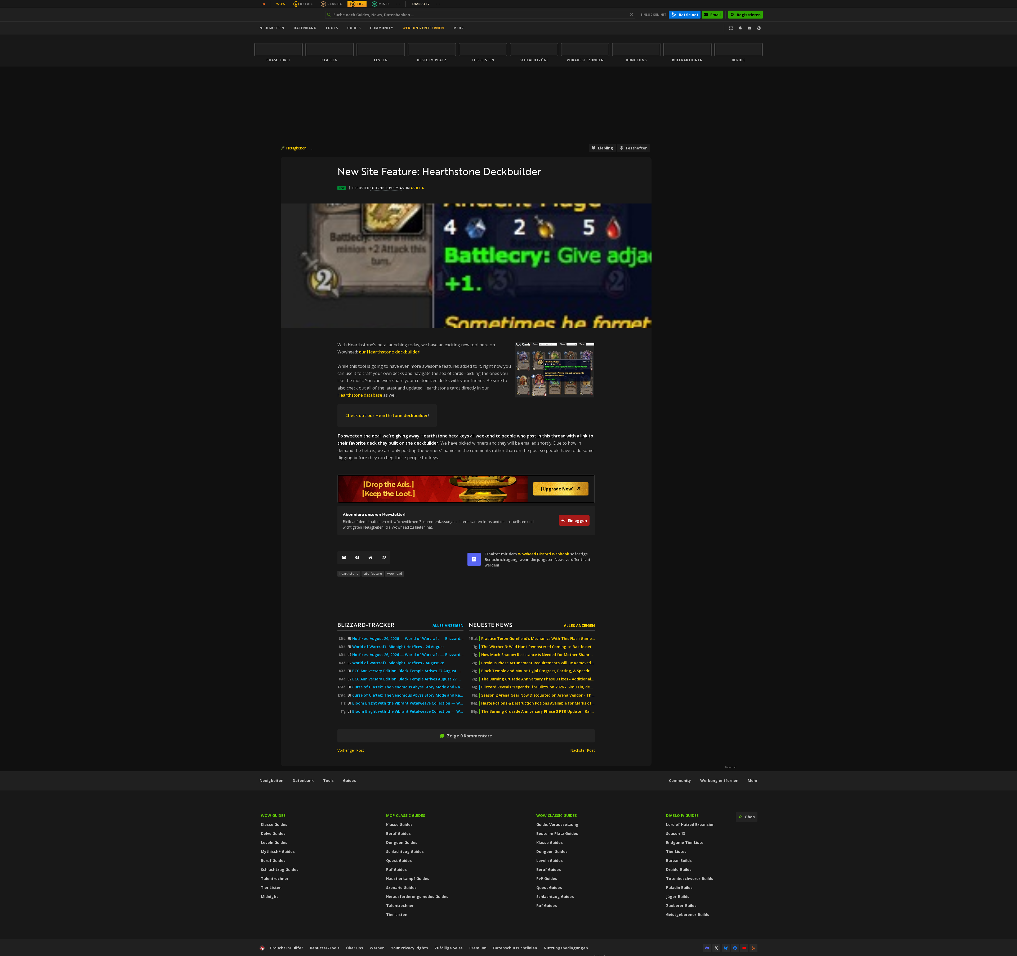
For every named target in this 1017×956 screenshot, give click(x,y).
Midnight (269, 896)
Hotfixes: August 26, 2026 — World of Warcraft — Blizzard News (407, 638)
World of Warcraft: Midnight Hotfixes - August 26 (398, 663)
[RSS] (753, 948)
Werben (377, 947)
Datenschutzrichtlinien (515, 947)
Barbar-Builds (679, 860)
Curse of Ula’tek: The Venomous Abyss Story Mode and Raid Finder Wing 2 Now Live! (407, 695)
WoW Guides (273, 815)
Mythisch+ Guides (278, 851)
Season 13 (675, 833)
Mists (384, 4)
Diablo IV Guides (682, 815)
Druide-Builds (679, 869)
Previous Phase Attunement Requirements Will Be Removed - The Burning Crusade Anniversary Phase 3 (538, 663)
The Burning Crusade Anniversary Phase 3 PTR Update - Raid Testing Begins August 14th (538, 711)
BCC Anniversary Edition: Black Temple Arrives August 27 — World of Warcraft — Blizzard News (407, 679)
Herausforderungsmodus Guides (417, 896)
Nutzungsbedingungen (566, 947)
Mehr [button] (458, 28)
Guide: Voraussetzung (557, 824)
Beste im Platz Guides (557, 833)
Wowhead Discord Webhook (543, 553)
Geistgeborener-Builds (687, 914)
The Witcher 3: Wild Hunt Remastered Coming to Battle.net (536, 646)
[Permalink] (383, 557)
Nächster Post (582, 750)
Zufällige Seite (449, 947)
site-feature (373, 573)
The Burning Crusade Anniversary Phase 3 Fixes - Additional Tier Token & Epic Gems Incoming (538, 679)
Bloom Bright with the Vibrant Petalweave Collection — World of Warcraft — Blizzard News (407, 703)
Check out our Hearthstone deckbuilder (386, 415)
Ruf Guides (396, 869)
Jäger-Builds (677, 896)
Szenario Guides (401, 887)
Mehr (752, 780)
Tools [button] (331, 28)
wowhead (394, 573)
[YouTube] (744, 948)
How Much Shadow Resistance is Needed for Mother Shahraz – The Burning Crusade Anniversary (538, 654)
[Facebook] (357, 557)
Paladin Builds (679, 887)
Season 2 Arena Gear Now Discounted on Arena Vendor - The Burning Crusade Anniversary (538, 695)
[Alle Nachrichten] (264, 4)
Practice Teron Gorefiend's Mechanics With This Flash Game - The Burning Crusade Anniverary (538, 638)
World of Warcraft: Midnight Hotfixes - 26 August (398, 646)
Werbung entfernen (423, 28)
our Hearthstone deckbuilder (389, 352)
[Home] (287, 14)
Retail (306, 4)
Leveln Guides (274, 842)
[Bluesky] (344, 557)
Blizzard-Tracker (365, 625)
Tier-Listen (396, 914)
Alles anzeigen (447, 625)
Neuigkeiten (272, 28)
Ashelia (417, 188)
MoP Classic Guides (405, 815)
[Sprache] (759, 28)
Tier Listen (271, 887)
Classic (334, 4)
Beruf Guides (273, 860)
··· (398, 4)
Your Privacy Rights (409, 947)
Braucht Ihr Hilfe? (286, 947)
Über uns (354, 947)
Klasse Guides (274, 824)
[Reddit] (370, 557)
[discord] (474, 559)
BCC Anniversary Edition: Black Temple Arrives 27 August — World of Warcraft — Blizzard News (407, 671)
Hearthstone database (359, 395)
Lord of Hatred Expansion (690, 824)
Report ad (730, 767)
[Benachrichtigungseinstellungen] (740, 28)
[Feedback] (749, 28)
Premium (478, 947)
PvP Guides (546, 878)
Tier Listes (676, 851)
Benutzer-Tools (325, 947)
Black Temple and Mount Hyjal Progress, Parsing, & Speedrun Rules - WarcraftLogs (538, 671)
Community (381, 28)
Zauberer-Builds (681, 905)
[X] (716, 948)
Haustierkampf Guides (407, 878)
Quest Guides (399, 860)
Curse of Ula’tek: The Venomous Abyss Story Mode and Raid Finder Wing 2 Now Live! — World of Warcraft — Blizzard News (407, 687)
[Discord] (707, 948)
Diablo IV (426, 4)
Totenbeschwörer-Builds (689, 878)
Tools (328, 780)
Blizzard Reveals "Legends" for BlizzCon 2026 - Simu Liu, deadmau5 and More (538, 687)
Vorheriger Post (350, 750)
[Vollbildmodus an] (731, 28)
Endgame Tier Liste (684, 842)
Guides (354, 28)
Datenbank (305, 28)
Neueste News (490, 625)
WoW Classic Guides (556, 815)
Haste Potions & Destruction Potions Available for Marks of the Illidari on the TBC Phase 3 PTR (538, 703)
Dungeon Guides (401, 842)
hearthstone (349, 573)
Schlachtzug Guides (279, 869)
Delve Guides (273, 833)
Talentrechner (274, 878)
